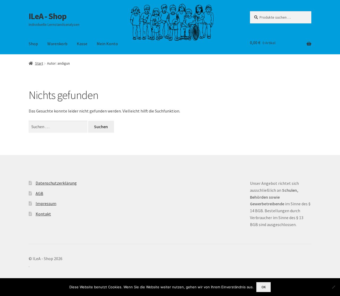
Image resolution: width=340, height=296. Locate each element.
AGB (39, 193)
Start (39, 63)
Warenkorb (57, 43)
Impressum (46, 203)
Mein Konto (107, 43)
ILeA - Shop (47, 16)
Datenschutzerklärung (56, 183)
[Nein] (333, 287)
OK (263, 287)
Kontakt (43, 213)
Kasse (82, 43)
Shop (33, 43)
